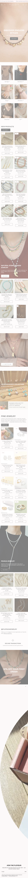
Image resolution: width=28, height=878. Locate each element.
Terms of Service (12, 875)
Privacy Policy (4, 875)
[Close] (26, 686)
